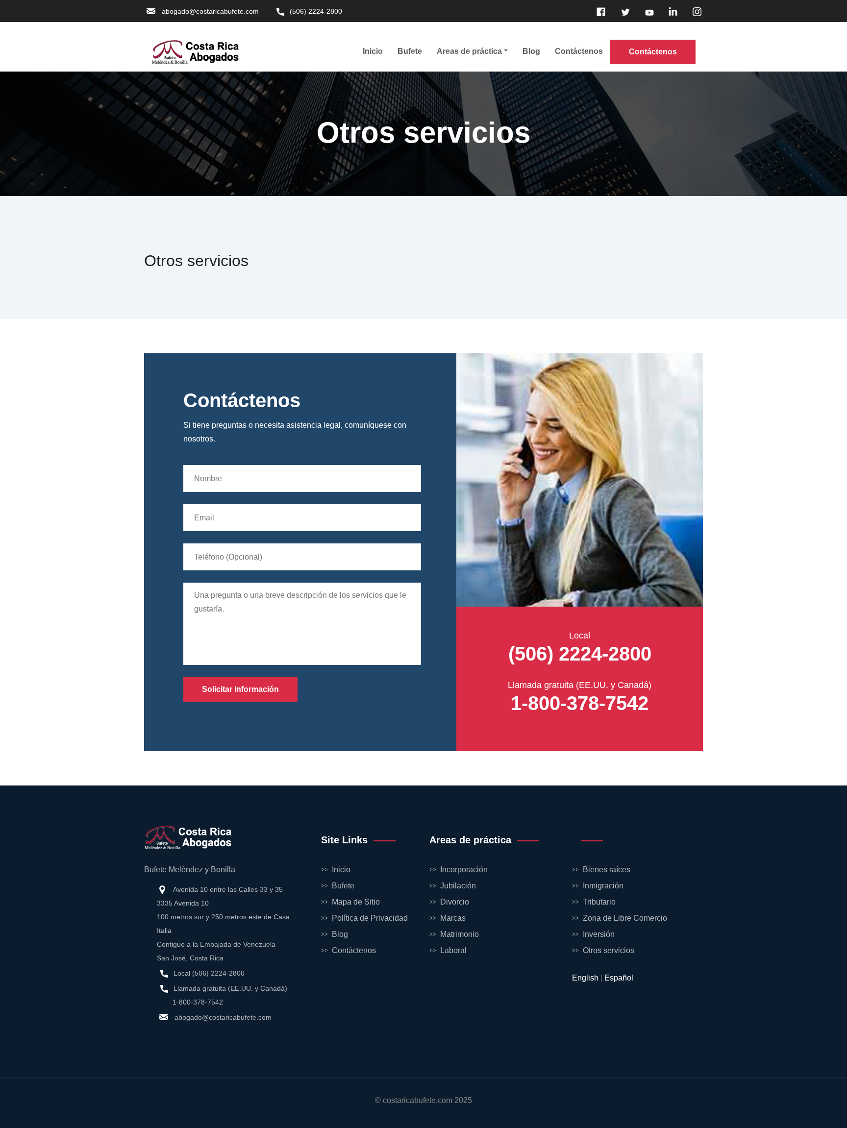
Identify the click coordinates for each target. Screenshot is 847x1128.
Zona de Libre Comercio (625, 918)
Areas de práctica (469, 51)
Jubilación (458, 886)
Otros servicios (608, 950)
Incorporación (464, 869)
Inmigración (603, 886)
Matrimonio (459, 934)
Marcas (453, 918)
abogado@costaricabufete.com (210, 11)
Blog (531, 51)
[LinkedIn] (671, 11)
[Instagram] (695, 11)
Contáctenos (579, 51)
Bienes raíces (606, 869)
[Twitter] (623, 11)
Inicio (373, 51)
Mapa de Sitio (356, 902)
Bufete (410, 51)
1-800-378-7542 (579, 703)
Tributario (599, 902)
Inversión (599, 934)
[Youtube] (647, 11)
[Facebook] (599, 11)
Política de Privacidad (370, 918)
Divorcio (454, 902)
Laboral (453, 950)
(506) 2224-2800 (316, 11)
